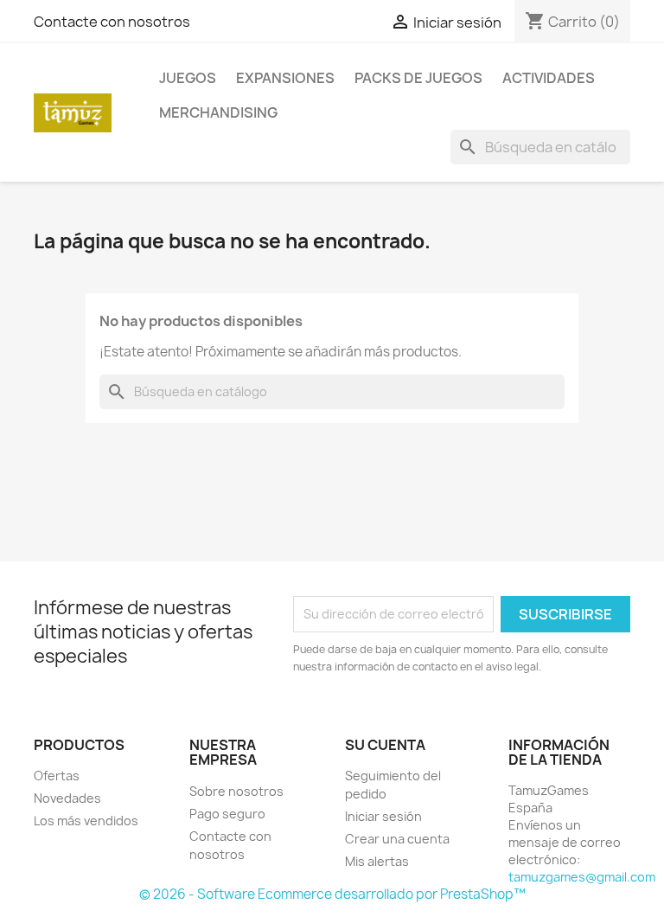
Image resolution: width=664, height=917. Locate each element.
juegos (187, 77)
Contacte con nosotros (112, 21)
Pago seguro (227, 813)
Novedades (67, 798)
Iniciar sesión (383, 816)
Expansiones (285, 77)
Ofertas (57, 775)
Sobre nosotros (236, 791)
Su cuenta (385, 744)
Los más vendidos (86, 820)
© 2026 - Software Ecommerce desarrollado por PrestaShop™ (332, 894)
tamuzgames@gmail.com (581, 877)
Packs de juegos (418, 77)
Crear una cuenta (397, 838)
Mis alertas (377, 861)
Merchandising (218, 112)
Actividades (548, 77)
